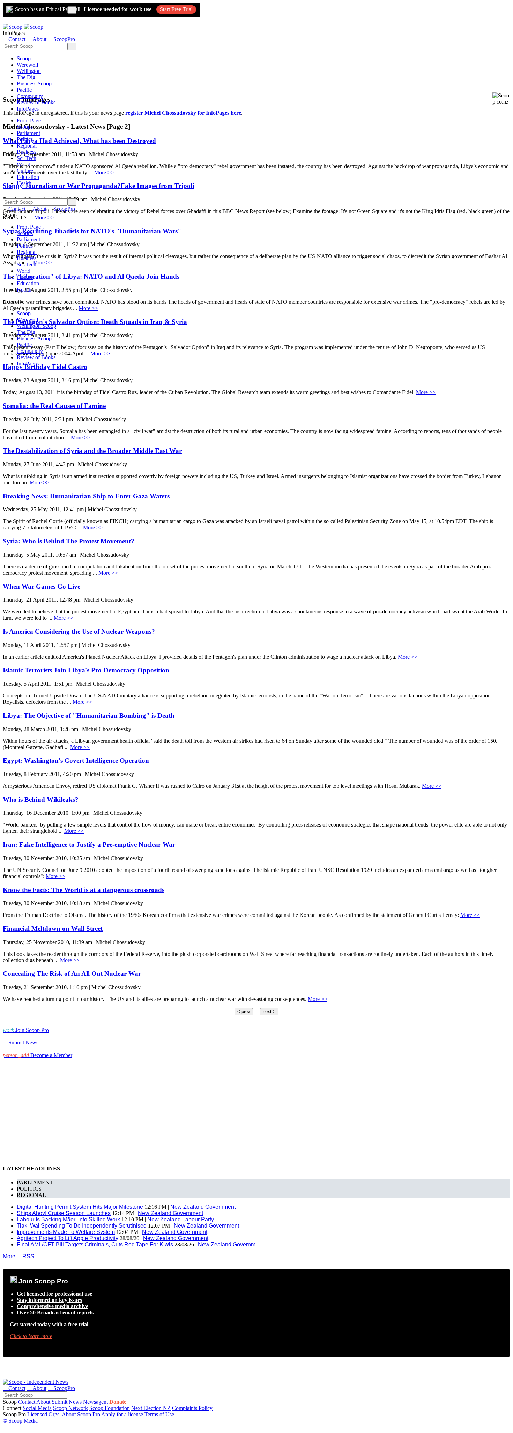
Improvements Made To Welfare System (66, 1232)
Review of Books (36, 102)
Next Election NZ (151, 1408)
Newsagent (95, 1402)
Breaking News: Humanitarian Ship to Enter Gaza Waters (86, 496)
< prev (243, 1011)
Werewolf (27, 65)
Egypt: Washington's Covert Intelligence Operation (76, 760)
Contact (26, 1402)
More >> (426, 392)
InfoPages (28, 109)
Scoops (25, 127)
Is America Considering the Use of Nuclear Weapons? (79, 631)
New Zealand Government (203, 1207)
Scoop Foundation (109, 1408)
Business (26, 152)
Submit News (67, 1402)
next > (269, 1011)
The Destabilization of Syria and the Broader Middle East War (92, 450)
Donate (117, 1402)
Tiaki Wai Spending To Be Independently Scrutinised (82, 1226)
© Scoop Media (20, 1421)
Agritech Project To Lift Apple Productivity (67, 1238)
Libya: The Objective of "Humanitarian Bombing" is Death (88, 715)
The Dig (26, 77)
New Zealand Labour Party (180, 1219)
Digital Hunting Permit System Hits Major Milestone (80, 1207)
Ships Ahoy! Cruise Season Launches (64, 1213)
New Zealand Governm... (229, 1244)
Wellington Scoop (36, 326)
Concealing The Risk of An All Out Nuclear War (72, 973)
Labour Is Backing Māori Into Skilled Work (68, 1219)
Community (30, 96)
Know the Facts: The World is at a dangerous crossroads (83, 889)
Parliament (28, 133)
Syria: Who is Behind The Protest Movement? (68, 541)
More (9, 1256)
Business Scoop (34, 83)
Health (24, 183)
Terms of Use (159, 1414)
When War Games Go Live (41, 586)
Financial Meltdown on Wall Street (53, 928)
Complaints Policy (192, 1408)
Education (28, 177)
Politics (25, 139)
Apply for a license (122, 1414)
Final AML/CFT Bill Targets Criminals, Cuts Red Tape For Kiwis (95, 1244)
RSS (25, 1256)
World (23, 164)
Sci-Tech (26, 158)
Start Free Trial (176, 9)
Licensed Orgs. (44, 1414)
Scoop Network (70, 1408)
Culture (25, 171)
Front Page (29, 120)
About (43, 1402)
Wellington (29, 71)
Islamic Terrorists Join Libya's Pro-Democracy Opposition (86, 670)
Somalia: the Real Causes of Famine (54, 405)
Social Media (37, 1408)
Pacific (24, 90)
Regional (27, 146)
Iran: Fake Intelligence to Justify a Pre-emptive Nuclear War (89, 844)
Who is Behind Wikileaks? (41, 799)
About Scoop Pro (81, 1414)
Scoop (24, 58)
